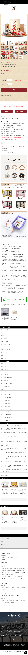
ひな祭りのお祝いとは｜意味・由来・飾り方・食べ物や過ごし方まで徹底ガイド (14, 437)
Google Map (14, 639)
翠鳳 (3, 602)
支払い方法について (9, 644)
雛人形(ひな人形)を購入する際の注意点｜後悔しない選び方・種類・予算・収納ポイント (14, 433)
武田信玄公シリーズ (6, 589)
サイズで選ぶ (4, 562)
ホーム (4, 644)
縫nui (3, 574)
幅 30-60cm (4, 564)
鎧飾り (7, 587)
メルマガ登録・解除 (14, 647)
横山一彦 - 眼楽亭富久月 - (19, 568)
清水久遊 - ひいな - (6, 572)
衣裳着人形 (4, 557)
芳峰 (8, 578)
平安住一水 (4, 604)
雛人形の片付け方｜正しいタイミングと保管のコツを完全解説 (14, 441)
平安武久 (18, 602)
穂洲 (12, 572)
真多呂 (12, 578)
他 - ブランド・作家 (6, 580)
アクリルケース (9, 258)
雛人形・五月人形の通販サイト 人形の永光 (10, 651)
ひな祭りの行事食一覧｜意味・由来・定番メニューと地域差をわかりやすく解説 (14, 444)
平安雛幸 (9, 576)
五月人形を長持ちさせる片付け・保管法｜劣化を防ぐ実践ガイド (14, 461)
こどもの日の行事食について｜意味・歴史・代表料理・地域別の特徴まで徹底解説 (14, 470)
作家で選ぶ (3, 567)
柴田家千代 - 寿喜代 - (21, 570)
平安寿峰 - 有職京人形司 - (11, 574)
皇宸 (11, 600)
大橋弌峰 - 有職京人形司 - (7, 568)
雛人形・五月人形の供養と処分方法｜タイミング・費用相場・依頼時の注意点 (14, 449)
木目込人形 (10, 557)
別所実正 (13, 602)
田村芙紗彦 (23, 572)
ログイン (2, 623)
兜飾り (3, 587)
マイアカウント (3, 621)
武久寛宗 (7, 602)
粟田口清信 (10, 604)
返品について (3, 93)
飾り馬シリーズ (15, 589)
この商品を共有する (6, 99)
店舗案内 (2, 626)
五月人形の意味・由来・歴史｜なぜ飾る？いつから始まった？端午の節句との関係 (14, 453)
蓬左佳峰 (20, 576)
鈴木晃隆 (17, 572)
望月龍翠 (4, 578)
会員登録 (16, 621)
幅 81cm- (17, 564)
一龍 (21, 600)
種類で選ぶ (3, 555)
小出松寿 (4, 570)
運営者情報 (22, 645)
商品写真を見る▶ (21, 111)
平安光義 (14, 576)
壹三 (3, 600)
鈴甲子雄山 (15, 600)
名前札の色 (3, 80)
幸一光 (20, 578)
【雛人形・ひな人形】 (6, 553)
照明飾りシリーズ (5, 559)
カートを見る (17, 623)
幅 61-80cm (11, 564)
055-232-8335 (9, 630)
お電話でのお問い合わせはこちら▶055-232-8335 (14, 304)
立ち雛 (16, 557)
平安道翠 (20, 574)
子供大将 (13, 587)
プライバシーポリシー (16, 645)
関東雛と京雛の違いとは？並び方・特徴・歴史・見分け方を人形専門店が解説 (14, 474)
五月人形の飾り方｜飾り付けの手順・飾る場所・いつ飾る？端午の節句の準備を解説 (14, 466)
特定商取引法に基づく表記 (6, 95)
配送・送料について (16, 644)
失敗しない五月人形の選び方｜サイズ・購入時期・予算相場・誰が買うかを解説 (14, 457)
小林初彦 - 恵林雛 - (11, 570)
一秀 (16, 578)
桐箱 (7, 250)
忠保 (24, 600)
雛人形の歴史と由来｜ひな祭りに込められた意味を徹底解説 (13, 425)
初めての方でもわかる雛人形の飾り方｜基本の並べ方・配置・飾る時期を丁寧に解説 (14, 429)
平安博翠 (4, 576)
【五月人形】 (4, 583)
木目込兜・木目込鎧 (20, 587)
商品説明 (7, 111)
